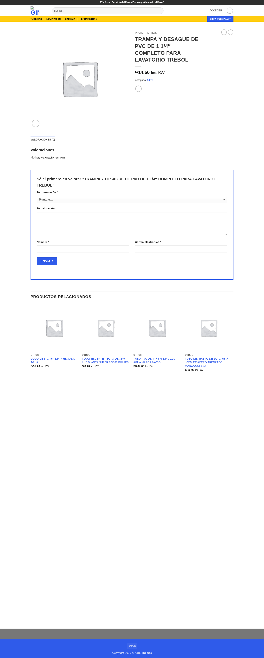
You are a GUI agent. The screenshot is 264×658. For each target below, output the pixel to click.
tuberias (36, 19)
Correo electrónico (148, 241)
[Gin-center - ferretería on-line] (38, 10)
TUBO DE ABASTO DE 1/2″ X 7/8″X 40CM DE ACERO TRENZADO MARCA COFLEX (206, 362)
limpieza (70, 19)
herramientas (88, 19)
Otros (152, 32)
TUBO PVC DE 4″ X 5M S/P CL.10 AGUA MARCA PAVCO (154, 360)
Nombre (43, 241)
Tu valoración (46, 208)
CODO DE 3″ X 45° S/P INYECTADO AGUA (53, 360)
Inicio (139, 32)
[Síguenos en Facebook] (230, 11)
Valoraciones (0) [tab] (43, 139)
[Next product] (224, 32)
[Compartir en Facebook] (138, 89)
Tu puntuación (47, 192)
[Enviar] (160, 10)
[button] (215, 10)
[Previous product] (230, 32)
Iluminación (53, 19)
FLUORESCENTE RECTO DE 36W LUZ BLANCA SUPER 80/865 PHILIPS (105, 360)
